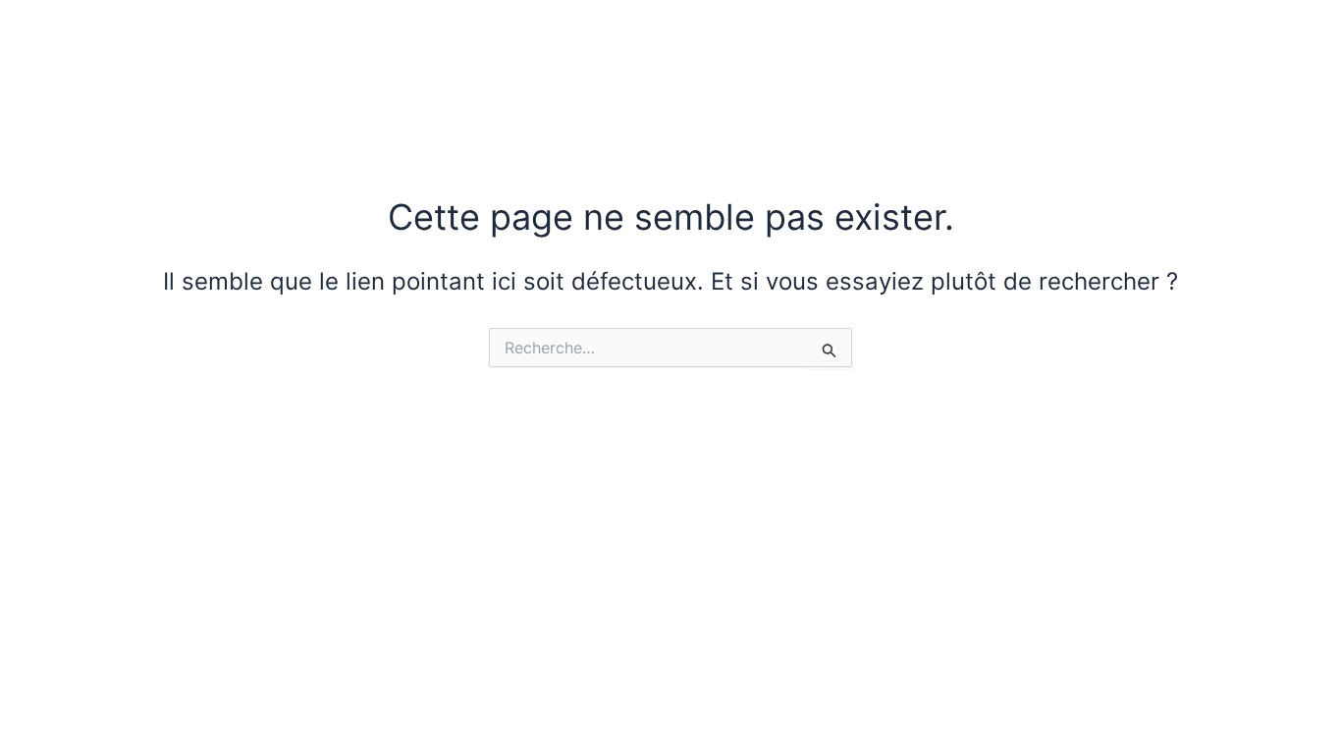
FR (1149, 55)
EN (1200, 55)
